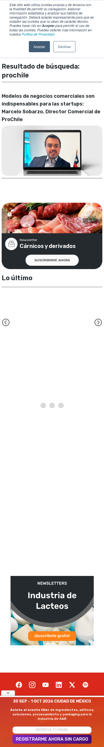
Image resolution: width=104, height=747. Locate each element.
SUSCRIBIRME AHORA (52, 260)
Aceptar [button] (39, 46)
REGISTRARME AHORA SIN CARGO (52, 739)
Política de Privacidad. (38, 34)
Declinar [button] (64, 46)
